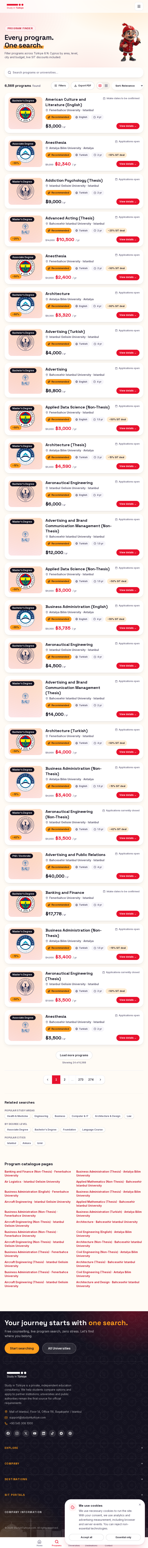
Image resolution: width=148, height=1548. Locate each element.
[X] (25, 1433)
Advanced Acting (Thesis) (69, 218)
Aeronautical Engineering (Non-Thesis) (69, 814)
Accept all (86, 1537)
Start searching (22, 1348)
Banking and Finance (64, 892)
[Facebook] (8, 1433)
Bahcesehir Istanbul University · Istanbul (76, 223)
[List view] (100, 86)
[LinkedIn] (43, 1433)
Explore (11, 1448)
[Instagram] (16, 1433)
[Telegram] (61, 1433)
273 (80, 1079)
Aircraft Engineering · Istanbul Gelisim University (38, 1201)
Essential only (123, 1537)
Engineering (41, 1116)
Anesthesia (55, 142)
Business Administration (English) (76, 606)
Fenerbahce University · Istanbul (71, 110)
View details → (129, 126)
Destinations (16, 1479)
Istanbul (11, 1143)
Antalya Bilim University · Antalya (71, 148)
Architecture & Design (107, 1116)
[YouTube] (34, 1433)
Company (12, 1463)
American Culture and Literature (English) (65, 102)
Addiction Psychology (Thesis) (74, 180)
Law (129, 1116)
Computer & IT (80, 1116)
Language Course (92, 1129)
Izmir (40, 1143)
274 (91, 1079)
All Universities (59, 1348)
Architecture (57, 293)
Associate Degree (17, 1129)
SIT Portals (15, 1495)
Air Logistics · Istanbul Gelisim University (32, 1181)
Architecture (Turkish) (66, 730)
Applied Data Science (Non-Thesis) (77, 407)
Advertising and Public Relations (75, 854)
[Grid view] (106, 86)
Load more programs (74, 1055)
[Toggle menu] (139, 6)
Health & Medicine (17, 1116)
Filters (62, 85)
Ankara (27, 1143)
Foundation (69, 1129)
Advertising (56, 369)
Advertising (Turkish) (65, 331)
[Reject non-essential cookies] (139, 1504)
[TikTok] (52, 1433)
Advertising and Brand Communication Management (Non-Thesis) (78, 526)
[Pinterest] (70, 1433)
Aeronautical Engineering (69, 482)
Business (60, 1116)
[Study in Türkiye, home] (15, 6)
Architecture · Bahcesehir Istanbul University (107, 1221)
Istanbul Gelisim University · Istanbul (74, 185)
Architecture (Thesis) (65, 444)
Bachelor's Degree (45, 1129)
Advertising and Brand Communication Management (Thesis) (72, 687)
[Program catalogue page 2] (100, 1079)
